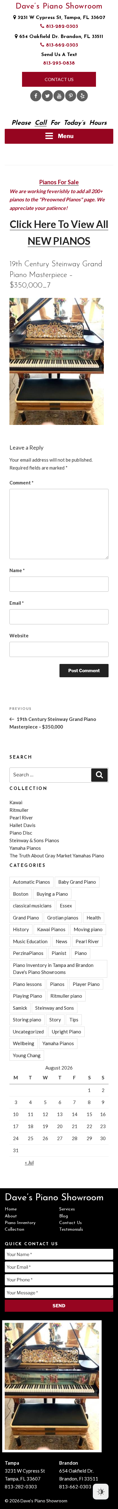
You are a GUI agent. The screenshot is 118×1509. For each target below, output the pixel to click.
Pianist (59, 953)
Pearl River (21, 817)
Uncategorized (28, 1031)
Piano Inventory (20, 1223)
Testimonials (71, 1229)
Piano (81, 953)
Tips (73, 1019)
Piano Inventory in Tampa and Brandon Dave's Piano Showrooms (53, 968)
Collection (14, 1229)
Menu (66, 136)
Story (55, 1019)
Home (11, 1209)
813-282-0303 (61, 26)
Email (16, 603)
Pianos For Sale (59, 182)
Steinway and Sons (54, 1008)
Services (67, 1209)
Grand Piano (26, 917)
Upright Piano (66, 1031)
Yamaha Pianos (25, 848)
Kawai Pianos (51, 929)
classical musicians (32, 905)
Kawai (15, 802)
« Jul (29, 1162)
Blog (63, 1216)
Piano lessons (27, 984)
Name (17, 570)
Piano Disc (20, 833)
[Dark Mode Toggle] (101, 1492)
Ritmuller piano (66, 996)
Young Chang (27, 1055)
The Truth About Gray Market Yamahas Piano (56, 855)
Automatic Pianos (31, 882)
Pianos (57, 984)
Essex (66, 905)
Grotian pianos (62, 917)
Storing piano (27, 1019)
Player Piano (86, 984)
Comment (21, 482)
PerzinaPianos (28, 953)
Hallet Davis (22, 825)
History (21, 929)
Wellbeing (23, 1043)
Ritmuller (19, 810)
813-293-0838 (59, 63)
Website (19, 635)
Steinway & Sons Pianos (34, 840)
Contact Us (59, 79)
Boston (20, 894)
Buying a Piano (52, 894)
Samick (20, 1008)
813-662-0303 (61, 45)
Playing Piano (27, 996)
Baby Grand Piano (77, 882)
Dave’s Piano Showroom (59, 6)
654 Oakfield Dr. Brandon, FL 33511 (60, 36)
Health (94, 917)
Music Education (30, 941)
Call (41, 123)
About (11, 1216)
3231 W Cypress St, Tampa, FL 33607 (60, 17)
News (61, 941)
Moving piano (88, 929)
